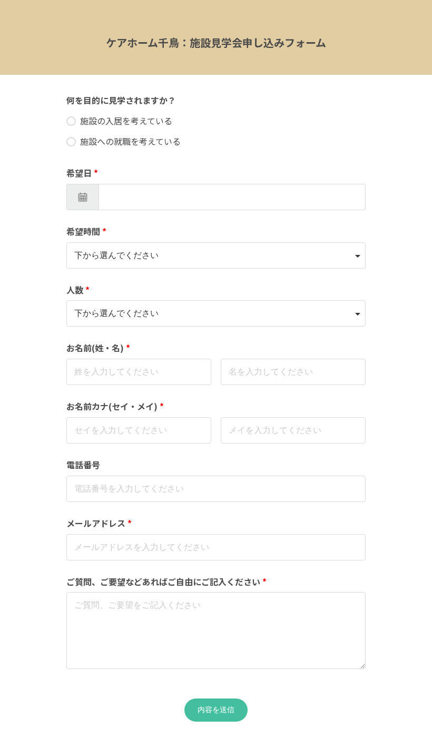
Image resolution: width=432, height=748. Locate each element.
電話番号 (83, 464)
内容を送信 (216, 709)
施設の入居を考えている (126, 120)
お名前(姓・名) (98, 347)
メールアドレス (99, 523)
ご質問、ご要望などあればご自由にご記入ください (166, 581)
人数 (78, 289)
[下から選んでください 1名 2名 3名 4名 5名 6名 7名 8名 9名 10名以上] (216, 313)
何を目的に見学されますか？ (121, 100)
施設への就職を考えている (130, 141)
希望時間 (86, 231)
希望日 (82, 172)
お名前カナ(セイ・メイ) (115, 406)
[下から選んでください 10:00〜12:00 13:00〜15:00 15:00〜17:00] (216, 255)
